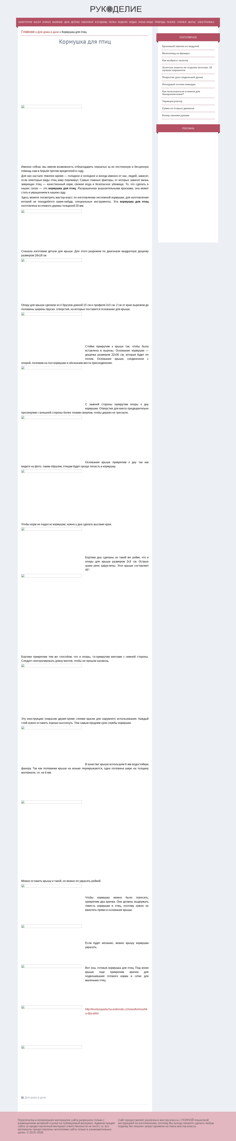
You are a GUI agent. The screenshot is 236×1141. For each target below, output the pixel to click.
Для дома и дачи (48, 32)
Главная (28, 32)
